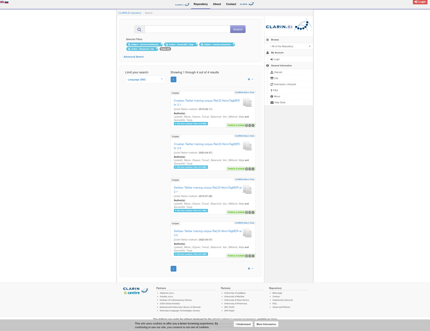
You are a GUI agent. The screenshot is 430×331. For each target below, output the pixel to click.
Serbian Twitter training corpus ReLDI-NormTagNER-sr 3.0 (208, 233)
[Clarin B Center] (136, 290)
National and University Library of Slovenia (180, 307)
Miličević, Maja (236, 116)
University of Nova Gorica (236, 300)
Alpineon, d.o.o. (167, 293)
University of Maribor (234, 296)
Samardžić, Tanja (183, 120)
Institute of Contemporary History (176, 300)
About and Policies (281, 307)
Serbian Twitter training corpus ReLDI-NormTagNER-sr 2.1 (208, 189)
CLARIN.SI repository (130, 12)
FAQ (274, 303)
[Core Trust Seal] (136, 304)
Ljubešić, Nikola (182, 116)
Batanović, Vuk (219, 116)
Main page (277, 293)
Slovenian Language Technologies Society (180, 311)
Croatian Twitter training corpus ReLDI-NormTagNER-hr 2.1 (207, 102)
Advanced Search (134, 56)
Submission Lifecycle (282, 300)
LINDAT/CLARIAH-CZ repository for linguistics (234, 319)
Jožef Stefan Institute (186, 109)
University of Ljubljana (235, 293)
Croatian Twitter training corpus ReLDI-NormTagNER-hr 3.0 (207, 146)
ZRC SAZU (229, 307)
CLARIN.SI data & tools (244, 92)
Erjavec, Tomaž (200, 116)
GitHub (274, 319)
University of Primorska (235, 303)
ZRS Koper (229, 311)
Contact (276, 296)
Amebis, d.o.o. (166, 296)
